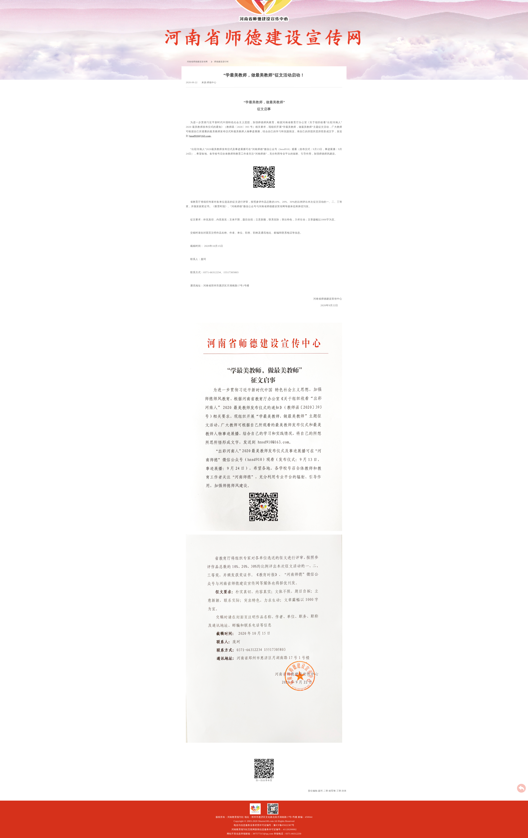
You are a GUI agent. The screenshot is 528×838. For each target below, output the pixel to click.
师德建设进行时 (221, 62)
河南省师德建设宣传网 (197, 62)
